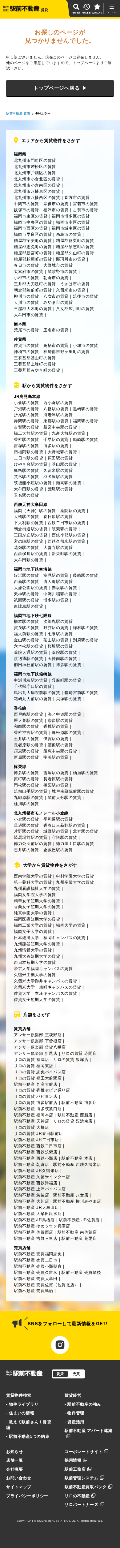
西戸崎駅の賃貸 (28, 714)
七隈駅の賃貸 (60, 633)
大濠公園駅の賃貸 (31, 587)
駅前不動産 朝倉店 (31, 1164)
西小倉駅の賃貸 (58, 402)
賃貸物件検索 (18, 1395)
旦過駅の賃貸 (26, 825)
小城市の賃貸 (85, 345)
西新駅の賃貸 (26, 581)
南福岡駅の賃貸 (28, 452)
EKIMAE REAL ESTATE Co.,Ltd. (56, 1520)
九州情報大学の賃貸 (33, 950)
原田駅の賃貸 (60, 458)
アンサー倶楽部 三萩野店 (38, 1034)
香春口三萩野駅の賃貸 (64, 825)
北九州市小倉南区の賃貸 (37, 185)
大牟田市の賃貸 (28, 314)
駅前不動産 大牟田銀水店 (38, 1213)
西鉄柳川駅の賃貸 (31, 553)
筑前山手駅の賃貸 (31, 791)
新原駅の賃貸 (26, 757)
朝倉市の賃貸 (56, 277)
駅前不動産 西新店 (75, 1115)
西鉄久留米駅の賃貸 (67, 541)
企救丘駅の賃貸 (58, 849)
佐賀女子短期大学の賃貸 (37, 999)
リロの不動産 (77, 1495)
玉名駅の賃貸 (26, 495)
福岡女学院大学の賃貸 (35, 894)
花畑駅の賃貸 (26, 547)
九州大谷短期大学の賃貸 (37, 956)
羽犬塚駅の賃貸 (58, 476)
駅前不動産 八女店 (70, 1195)
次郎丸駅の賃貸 (58, 621)
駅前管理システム (81, 1478)
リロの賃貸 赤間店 (79, 1053)
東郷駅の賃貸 (56, 421)
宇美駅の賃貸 (56, 757)
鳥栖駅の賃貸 (26, 470)
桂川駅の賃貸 (26, 803)
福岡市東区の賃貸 (31, 216)
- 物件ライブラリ (22, 1404)
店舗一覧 (14, 1460)
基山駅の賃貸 (64, 464)
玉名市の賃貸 (56, 330)
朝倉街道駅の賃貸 (31, 529)
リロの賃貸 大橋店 (31, 1127)
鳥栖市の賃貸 (56, 345)
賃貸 (60, 1373)
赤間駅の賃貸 (26, 421)
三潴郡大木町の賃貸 (33, 308)
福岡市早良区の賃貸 (33, 234)
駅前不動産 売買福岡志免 (38, 1254)
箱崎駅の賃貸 (85, 439)
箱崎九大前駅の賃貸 (33, 698)
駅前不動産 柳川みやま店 (77, 1201)
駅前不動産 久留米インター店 (42, 1176)
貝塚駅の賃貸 (68, 698)
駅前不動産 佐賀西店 (33, 1232)
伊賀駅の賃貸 (56, 738)
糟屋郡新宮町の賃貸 (33, 253)
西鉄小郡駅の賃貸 (69, 535)
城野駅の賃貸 (56, 831)
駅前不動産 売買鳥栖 (33, 1290)
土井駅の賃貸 (26, 738)
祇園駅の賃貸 (26, 600)
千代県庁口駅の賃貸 (33, 686)
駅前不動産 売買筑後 (81, 1272)
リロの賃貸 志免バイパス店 (40, 1072)
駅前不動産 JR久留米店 (36, 1170)
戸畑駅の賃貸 (26, 409)
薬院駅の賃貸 (73, 510)
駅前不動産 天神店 (31, 1121)
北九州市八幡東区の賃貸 (37, 191)
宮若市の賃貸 (85, 203)
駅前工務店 (75, 1469)
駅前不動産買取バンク (86, 1487)
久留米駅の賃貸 (58, 470)
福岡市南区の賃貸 (73, 222)
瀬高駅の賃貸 (68, 482)
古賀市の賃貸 (85, 210)
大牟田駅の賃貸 (28, 489)
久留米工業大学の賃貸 (35, 974)
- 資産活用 (74, 1422)
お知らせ (14, 1451)
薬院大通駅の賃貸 (31, 652)
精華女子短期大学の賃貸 (37, 900)
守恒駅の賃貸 (64, 837)
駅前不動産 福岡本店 (33, 1115)
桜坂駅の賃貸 (60, 646)
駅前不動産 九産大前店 (36, 1084)
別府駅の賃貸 (85, 640)
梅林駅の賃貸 (85, 627)
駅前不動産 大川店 (31, 1201)
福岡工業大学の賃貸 (33, 925)
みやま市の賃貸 (58, 302)
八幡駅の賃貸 (56, 409)
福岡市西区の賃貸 (31, 228)
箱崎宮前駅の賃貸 (81, 692)
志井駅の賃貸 (26, 849)
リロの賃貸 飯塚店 (70, 1059)
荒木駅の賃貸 (26, 476)
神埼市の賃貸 (26, 351)
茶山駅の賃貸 (56, 640)
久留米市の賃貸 (71, 290)
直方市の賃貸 (77, 197)
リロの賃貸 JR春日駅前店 (38, 1133)
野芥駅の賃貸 (56, 627)
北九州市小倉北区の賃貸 (37, 179)
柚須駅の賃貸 (85, 772)
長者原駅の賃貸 (28, 745)
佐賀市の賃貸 (26, 345)
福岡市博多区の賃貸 (71, 216)
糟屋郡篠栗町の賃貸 (75, 240)
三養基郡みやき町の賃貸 (37, 370)
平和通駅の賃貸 (58, 819)
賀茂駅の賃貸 (26, 627)
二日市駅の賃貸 (28, 458)
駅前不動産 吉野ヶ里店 (36, 1238)
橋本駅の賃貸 (26, 621)
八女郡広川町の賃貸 (75, 308)
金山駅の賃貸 (26, 640)
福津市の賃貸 (56, 210)
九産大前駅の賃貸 (69, 433)
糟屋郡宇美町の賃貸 (33, 240)
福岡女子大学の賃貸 (33, 931)
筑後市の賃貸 (85, 296)
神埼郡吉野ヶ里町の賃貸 (66, 351)
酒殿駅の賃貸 (60, 745)
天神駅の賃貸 (26, 594)
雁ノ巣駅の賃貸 (28, 720)
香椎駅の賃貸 (26, 439)
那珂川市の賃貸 (71, 259)
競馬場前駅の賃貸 (31, 837)
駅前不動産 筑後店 (31, 1195)
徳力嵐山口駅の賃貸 (75, 843)
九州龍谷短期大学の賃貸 (37, 943)
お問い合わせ (18, 1478)
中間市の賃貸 (26, 203)
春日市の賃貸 (26, 265)
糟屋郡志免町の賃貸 (33, 246)
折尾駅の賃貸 (26, 414)
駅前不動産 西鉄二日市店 (38, 1146)
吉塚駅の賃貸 (26, 445)
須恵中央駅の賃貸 (60, 751)
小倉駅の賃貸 (26, 402)
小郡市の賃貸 (26, 277)
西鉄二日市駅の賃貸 (67, 522)
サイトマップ (18, 1487)
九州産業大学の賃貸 (75, 882)
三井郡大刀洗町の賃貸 (35, 284)
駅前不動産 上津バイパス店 (40, 1189)
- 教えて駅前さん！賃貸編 (28, 1424)
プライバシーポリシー (27, 1495)
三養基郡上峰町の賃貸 (35, 364)
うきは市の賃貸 (75, 284)
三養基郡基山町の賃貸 (35, 357)
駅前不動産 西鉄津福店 (36, 1183)
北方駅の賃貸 (85, 831)
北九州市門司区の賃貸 (35, 160)
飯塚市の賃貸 (26, 210)
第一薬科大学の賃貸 (33, 882)
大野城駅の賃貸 (62, 452)
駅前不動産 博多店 (79, 1102)
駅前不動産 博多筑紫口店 (38, 1108)
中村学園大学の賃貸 (75, 876)
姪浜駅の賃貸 (26, 575)
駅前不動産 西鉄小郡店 (36, 1158)
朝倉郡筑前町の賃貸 (33, 290)
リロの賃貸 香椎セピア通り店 (42, 1090)
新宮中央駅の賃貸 (60, 427)
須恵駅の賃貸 (26, 751)
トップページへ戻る (57, 87)
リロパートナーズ (81, 1504)
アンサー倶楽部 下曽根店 (38, 1041)
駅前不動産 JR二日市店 (36, 1139)
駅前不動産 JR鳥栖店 (34, 1219)
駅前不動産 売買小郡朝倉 (38, 1266)
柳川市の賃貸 (26, 296)
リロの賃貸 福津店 (31, 1059)
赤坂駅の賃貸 (64, 587)
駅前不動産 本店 (77, 1158)
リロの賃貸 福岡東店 (33, 1065)
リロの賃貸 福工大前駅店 (38, 1078)
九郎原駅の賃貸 (28, 797)
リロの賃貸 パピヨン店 (36, 1096)
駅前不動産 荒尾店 (79, 1238)
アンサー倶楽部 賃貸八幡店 (40, 1047)
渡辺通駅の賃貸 (28, 658)
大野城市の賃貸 (58, 265)
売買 (76, 1373)
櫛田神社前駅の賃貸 (33, 664)
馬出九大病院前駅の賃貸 (37, 692)
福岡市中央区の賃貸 (33, 222)
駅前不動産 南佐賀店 (77, 1232)
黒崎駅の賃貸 (85, 409)
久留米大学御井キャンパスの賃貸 (45, 981)
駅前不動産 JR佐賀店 (79, 1219)
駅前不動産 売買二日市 (36, 1260)
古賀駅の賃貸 (26, 427)
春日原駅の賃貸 (58, 516)
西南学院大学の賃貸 (33, 876)
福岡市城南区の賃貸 (71, 228)
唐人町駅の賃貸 (58, 581)
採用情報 (73, 1460)
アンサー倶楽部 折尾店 (36, 1053)
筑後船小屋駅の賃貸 (33, 482)
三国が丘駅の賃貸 (31, 535)
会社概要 (14, 1469)
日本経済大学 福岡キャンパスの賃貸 (50, 937)
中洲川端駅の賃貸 (60, 594)
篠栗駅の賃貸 (56, 785)
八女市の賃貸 (56, 296)
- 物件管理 (74, 1413)
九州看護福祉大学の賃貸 (37, 888)
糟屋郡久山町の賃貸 (75, 253)
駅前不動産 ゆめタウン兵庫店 (42, 1226)
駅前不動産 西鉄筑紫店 (36, 1152)
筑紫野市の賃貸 (62, 271)
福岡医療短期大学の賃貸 (37, 919)
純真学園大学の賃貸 (33, 913)
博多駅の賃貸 (56, 445)
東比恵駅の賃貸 (28, 606)
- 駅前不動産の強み (83, 1404)
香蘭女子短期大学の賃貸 (37, 906)
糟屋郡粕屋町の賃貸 (33, 259)
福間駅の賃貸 (85, 421)
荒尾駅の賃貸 (60, 489)
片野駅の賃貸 (26, 831)
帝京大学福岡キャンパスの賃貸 (43, 968)
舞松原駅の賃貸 (66, 732)
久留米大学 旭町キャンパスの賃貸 (47, 987)
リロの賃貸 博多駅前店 (36, 1102)
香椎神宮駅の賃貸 (31, 732)
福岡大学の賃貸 (71, 925)
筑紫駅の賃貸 (64, 529)
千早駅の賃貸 (56, 439)
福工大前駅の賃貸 (31, 433)
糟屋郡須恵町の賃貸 (75, 246)
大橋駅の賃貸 (26, 516)
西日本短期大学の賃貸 (35, 962)
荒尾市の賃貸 (26, 330)
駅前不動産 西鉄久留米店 (77, 1164)
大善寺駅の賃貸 (58, 547)
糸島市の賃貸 (68, 234)
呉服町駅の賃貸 (66, 680)
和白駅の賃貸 (26, 726)
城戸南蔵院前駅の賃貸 (73, 791)
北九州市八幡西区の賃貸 (37, 197)
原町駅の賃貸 (26, 779)
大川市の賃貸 (26, 302)
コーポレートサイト (83, 1451)
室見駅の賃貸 (56, 575)
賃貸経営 (73, 1395)
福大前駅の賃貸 (28, 633)
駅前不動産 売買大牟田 (36, 1278)
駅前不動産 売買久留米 (36, 1272)
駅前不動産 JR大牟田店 (36, 1207)
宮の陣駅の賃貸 (28, 541)
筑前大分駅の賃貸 (65, 797)
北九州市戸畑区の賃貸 (35, 172)
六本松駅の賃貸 (28, 646)
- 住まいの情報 (20, 1413)
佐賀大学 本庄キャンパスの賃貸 (45, 993)
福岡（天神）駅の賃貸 (35, 510)
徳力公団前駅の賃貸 (33, 843)
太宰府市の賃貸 (28, 271)
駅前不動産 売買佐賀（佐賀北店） (46, 1284)
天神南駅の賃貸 (62, 658)
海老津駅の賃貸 (58, 414)
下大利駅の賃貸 (28, 522)
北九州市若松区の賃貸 (35, 166)
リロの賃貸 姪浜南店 (73, 1121)
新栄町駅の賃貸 (66, 553)
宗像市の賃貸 (56, 203)
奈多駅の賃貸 (60, 720)
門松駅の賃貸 (26, 785)
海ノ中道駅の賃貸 (65, 714)
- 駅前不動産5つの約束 (27, 1436)
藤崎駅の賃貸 (85, 575)
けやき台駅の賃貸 (31, 464)
